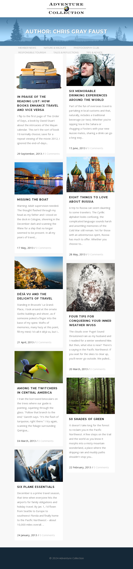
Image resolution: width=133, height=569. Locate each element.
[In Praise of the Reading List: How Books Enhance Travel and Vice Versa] (39, 73)
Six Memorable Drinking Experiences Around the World (88, 95)
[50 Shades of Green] (90, 396)
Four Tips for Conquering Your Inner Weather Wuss (90, 321)
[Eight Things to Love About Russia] (90, 174)
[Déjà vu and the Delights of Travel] (39, 273)
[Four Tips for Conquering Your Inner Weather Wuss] (90, 287)
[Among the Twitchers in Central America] (39, 367)
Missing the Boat (32, 199)
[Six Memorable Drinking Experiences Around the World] (90, 70)
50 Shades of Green (86, 419)
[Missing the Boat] (39, 178)
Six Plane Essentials (36, 487)
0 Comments (52, 153)
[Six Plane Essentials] (39, 466)
